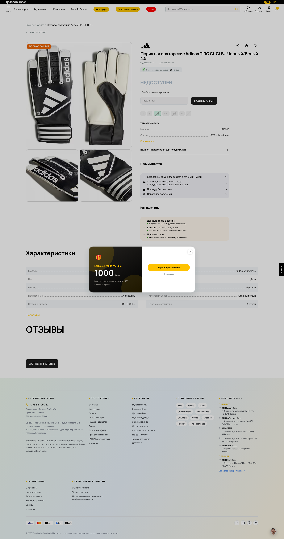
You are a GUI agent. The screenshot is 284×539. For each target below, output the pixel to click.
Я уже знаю (168, 274)
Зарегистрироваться (169, 267)
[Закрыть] (190, 251)
